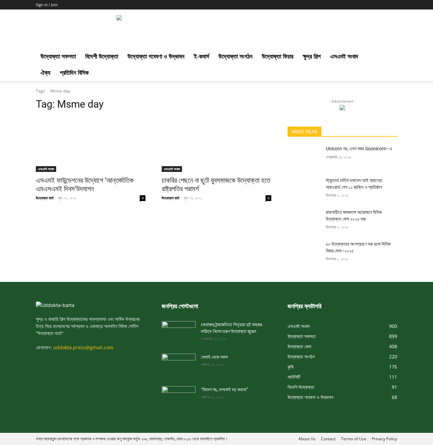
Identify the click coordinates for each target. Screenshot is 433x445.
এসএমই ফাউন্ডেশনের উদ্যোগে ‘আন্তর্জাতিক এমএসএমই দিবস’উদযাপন (85, 184)
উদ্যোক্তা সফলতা (58, 56)
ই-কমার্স (201, 56)
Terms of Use (353, 439)
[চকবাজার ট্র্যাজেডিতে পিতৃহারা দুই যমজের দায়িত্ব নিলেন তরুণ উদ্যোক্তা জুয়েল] (179, 330)
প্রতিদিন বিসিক (74, 72)
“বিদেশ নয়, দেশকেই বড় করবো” (224, 389)
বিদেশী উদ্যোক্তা (101, 56)
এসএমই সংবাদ (344, 56)
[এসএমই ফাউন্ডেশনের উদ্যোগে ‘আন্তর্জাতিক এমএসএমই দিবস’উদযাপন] (90, 144)
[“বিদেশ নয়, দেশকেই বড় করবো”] (179, 395)
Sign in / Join (47, 4)
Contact (328, 439)
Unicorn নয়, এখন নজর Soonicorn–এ (359, 148)
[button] (389, 57)
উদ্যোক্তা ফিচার (277, 56)
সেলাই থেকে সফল (214, 357)
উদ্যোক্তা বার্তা (44, 197)
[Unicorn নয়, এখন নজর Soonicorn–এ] (304, 157)
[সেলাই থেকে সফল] (179, 363)
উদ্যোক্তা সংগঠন (235, 56)
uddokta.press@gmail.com (83, 347)
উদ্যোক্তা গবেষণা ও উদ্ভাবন (156, 56)
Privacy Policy (384, 439)
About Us (307, 439)
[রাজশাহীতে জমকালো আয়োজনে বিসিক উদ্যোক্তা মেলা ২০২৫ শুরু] (304, 220)
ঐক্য (45, 72)
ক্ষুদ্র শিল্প (312, 56)
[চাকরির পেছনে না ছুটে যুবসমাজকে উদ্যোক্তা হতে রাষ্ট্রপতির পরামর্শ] (216, 144)
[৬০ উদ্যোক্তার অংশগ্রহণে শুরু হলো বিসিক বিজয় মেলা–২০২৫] (304, 252)
